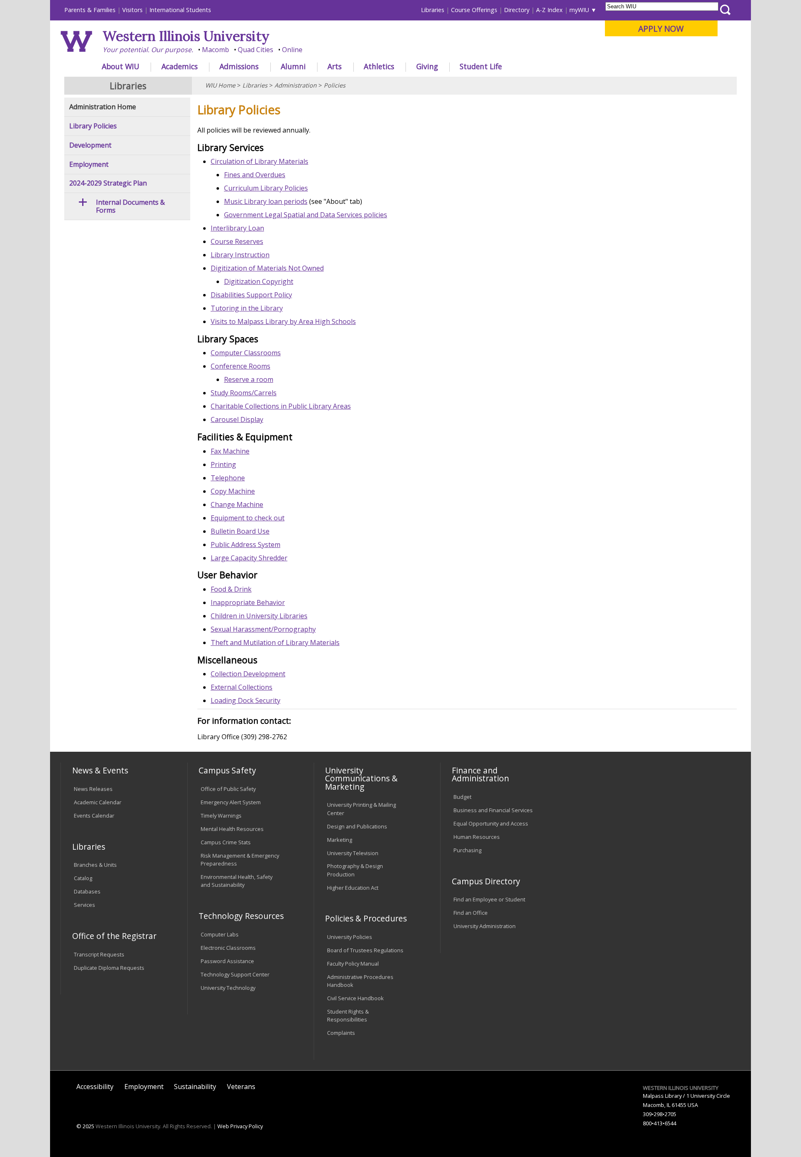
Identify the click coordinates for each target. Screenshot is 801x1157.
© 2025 (85, 1126)
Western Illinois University (186, 36)
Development (90, 145)
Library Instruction (240, 254)
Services (84, 905)
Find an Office (470, 912)
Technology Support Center (235, 974)
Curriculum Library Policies (266, 188)
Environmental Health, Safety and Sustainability (236, 880)
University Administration (484, 926)
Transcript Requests (99, 954)
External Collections (241, 687)
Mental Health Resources (232, 829)
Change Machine (237, 504)
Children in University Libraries (259, 615)
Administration (296, 85)
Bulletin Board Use (240, 531)
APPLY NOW (661, 29)
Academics (179, 66)
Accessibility (94, 1086)
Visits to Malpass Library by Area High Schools (283, 321)
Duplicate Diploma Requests (109, 967)
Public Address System (245, 544)
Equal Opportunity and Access (490, 823)
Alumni (293, 66)
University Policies (349, 937)
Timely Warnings (221, 815)
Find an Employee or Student (489, 899)
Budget (462, 797)
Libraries (432, 10)
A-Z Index (549, 10)
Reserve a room (248, 379)
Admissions (239, 66)
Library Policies (93, 126)
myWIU (579, 10)
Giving (427, 66)
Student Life (481, 66)
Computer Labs (220, 934)
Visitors (132, 10)
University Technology (228, 987)
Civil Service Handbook (355, 998)
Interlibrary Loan (237, 228)
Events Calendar (94, 815)
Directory (516, 10)
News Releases (93, 789)
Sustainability (195, 1086)
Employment (88, 164)
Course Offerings (474, 10)
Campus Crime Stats (226, 842)
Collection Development (248, 673)
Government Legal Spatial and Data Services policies (305, 214)
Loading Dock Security (245, 700)
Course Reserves (237, 241)
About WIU (120, 66)
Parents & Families (90, 10)
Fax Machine (230, 451)
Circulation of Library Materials (259, 161)
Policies (334, 85)
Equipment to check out (248, 517)
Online (292, 49)
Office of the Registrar (114, 935)
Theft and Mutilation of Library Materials (275, 642)
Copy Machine (233, 491)
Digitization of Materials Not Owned (267, 268)
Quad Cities (255, 49)
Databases (87, 891)
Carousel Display (237, 419)
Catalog (83, 878)
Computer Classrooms (246, 352)
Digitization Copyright (258, 281)
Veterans (241, 1086)
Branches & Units (95, 864)
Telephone (228, 477)
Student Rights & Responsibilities (348, 1015)
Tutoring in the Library (247, 308)
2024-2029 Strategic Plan (108, 183)
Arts (334, 66)
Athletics (379, 66)
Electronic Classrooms (228, 947)
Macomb (215, 49)
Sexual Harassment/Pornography (263, 629)
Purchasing (467, 850)
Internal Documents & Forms (130, 206)
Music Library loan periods (265, 201)
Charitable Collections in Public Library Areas (281, 406)
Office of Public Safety (228, 789)
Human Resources (476, 837)
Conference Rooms (240, 366)
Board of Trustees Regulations (365, 950)
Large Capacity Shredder (249, 557)
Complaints (341, 1033)
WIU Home (220, 85)
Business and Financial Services (493, 810)
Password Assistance (227, 961)
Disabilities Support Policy (251, 294)
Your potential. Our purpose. (148, 49)
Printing (223, 464)
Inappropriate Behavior (248, 602)
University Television (352, 853)
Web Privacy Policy (240, 1126)
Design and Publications (357, 826)
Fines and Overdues (254, 174)
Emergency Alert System (231, 802)
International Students (180, 10)
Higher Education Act (352, 887)
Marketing (339, 839)
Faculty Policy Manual (353, 963)
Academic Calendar (97, 802)
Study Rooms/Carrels (244, 392)
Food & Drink (231, 589)
